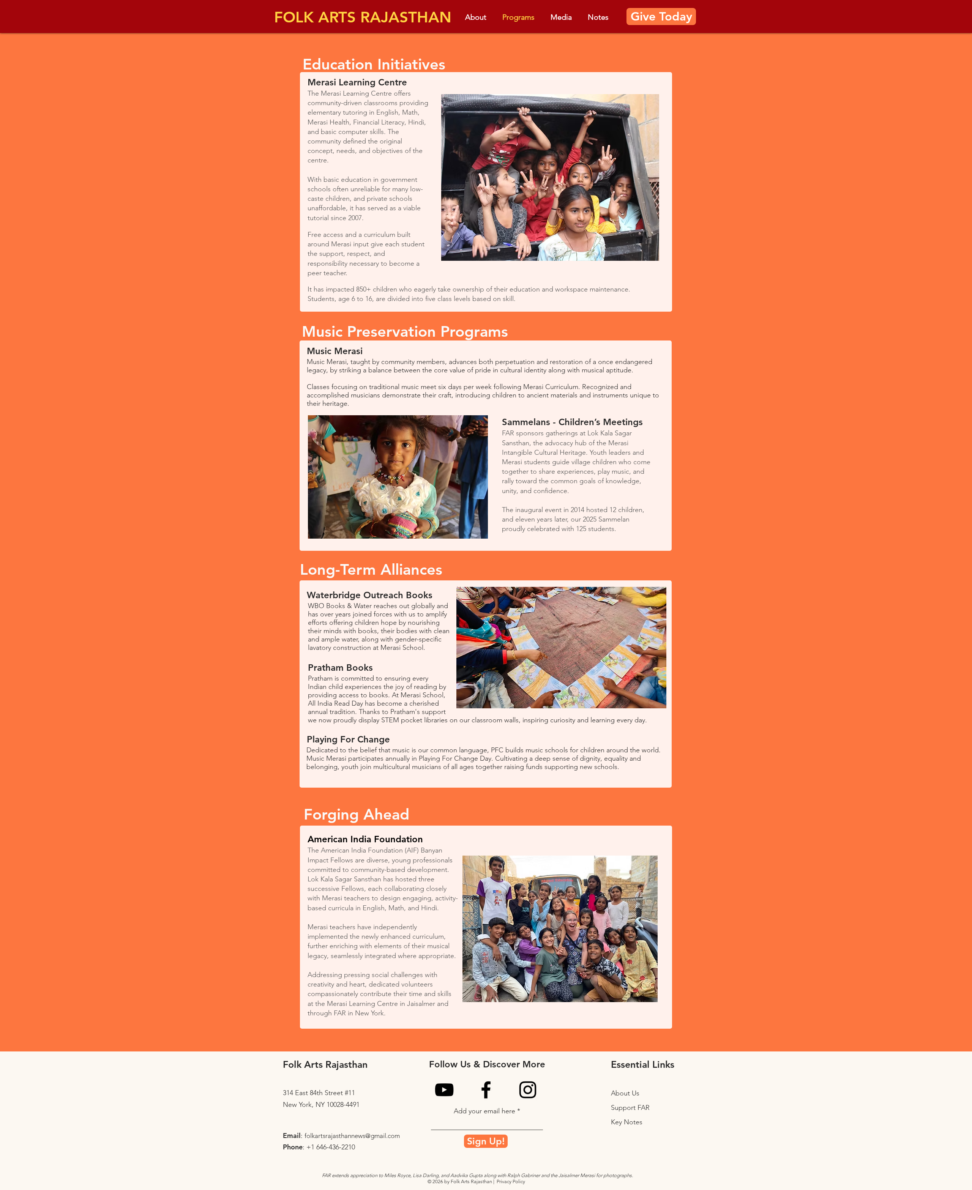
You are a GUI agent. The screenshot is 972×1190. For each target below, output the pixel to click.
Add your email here (484, 1111)
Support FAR (630, 1107)
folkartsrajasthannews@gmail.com (352, 1136)
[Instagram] (527, 1089)
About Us (625, 1093)
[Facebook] (486, 1089)
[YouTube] (444, 1089)
